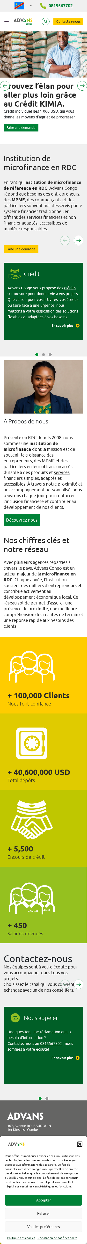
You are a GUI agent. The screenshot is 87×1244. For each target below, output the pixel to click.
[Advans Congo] (23, 21)
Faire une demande (21, 128)
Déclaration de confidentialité (57, 1238)
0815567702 (51, 1043)
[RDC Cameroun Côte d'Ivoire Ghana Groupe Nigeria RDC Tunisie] (23, 5)
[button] (79, 1144)
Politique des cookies (21, 1238)
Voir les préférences (43, 1227)
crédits (70, 288)
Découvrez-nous (21, 520)
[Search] (46, 21)
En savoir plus (62, 325)
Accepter (43, 1200)
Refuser (43, 1213)
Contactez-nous (68, 21)
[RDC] (23, 5)
